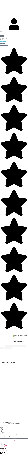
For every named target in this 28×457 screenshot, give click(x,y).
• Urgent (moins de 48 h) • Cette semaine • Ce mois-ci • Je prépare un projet (10, 434)
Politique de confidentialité (4, 445)
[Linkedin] (4, 453)
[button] (4, 45)
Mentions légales (3, 446)
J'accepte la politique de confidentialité (5, 436)
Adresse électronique (2, 429)
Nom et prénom (2, 425)
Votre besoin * (2, 433)
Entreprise (1, 427)
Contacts (2, 443)
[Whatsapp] (3, 453)
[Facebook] (1, 453)
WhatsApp (1, 431)
